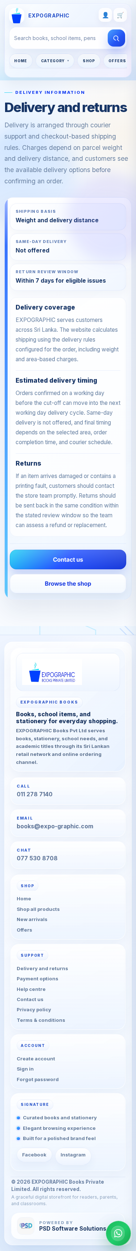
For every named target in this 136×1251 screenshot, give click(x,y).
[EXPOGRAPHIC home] (68, 672)
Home (20, 61)
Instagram (73, 1155)
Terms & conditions (41, 1020)
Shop (89, 61)
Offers (117, 61)
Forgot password (38, 1079)
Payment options (37, 978)
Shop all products (38, 909)
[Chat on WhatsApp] (118, 1233)
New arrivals (32, 919)
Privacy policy (34, 1009)
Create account (36, 1058)
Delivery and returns (42, 968)
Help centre (31, 989)
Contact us (30, 999)
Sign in (25, 1069)
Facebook (34, 1155)
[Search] (116, 37)
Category (53, 61)
